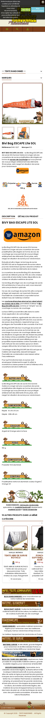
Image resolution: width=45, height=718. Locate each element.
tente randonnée (30, 509)
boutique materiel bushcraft (14, 672)
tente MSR (38, 664)
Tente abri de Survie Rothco (15, 556)
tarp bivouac (35, 631)
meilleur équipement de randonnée (19, 634)
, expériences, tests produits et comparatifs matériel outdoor (22, 660)
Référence (6, 147)
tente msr (7, 679)
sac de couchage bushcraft (28, 614)
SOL (30, 147)
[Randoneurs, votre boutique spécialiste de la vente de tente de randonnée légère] (22, 702)
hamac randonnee (20, 631)
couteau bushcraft (16, 613)
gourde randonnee (34, 681)
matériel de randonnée (24, 599)
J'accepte (26, 10)
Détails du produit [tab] (28, 216)
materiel (16, 611)
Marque (25, 147)
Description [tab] (8, 216)
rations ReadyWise (22, 694)
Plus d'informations (38, 10)
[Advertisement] (22, 49)
